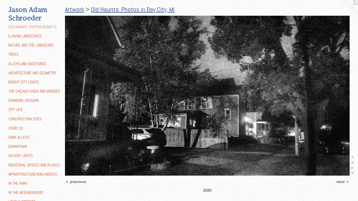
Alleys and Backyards (27, 63)
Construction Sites (25, 119)
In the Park (18, 183)
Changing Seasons (23, 100)
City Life (15, 109)
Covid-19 (15, 128)
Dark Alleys (18, 137)
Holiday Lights (20, 155)
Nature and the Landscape (31, 45)
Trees (13, 54)
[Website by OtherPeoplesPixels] (347, 10)
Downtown (17, 146)
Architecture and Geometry (32, 73)
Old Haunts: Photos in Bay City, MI (34, 27)
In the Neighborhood (25, 192)
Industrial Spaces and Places (33, 165)
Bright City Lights (23, 82)
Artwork (74, 9)
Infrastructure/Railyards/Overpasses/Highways (34, 174)
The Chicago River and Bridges (34, 91)
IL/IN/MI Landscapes (25, 36)
